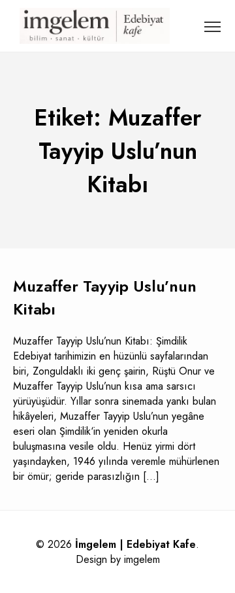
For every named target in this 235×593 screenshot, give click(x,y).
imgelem (142, 559)
